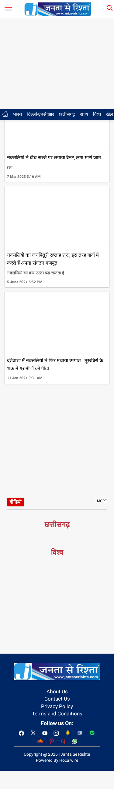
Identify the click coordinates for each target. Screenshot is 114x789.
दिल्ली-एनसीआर (40, 114)
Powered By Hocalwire (57, 760)
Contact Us (57, 699)
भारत (17, 114)
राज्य (84, 114)
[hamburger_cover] (8, 7)
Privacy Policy (57, 706)
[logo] (57, 8)
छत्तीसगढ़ (67, 114)
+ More (100, 501)
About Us (57, 691)
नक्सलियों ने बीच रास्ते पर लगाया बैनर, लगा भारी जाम (54, 157)
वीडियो (16, 502)
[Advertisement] (57, 64)
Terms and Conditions (57, 714)
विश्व (97, 114)
